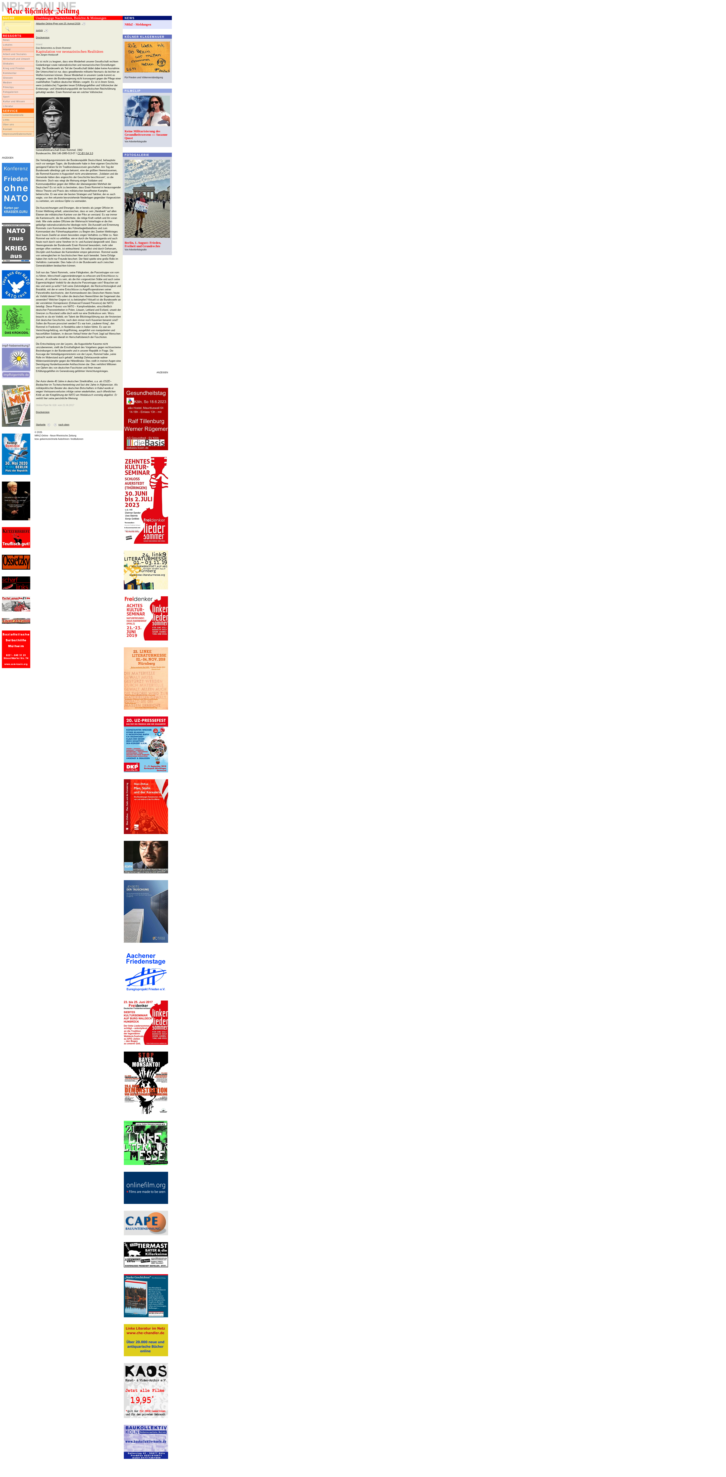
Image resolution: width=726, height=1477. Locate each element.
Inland (7, 49)
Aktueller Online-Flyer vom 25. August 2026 (58, 23)
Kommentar (10, 73)
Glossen (8, 78)
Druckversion (43, 37)
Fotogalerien (10, 92)
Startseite (41, 424)
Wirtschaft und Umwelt (16, 59)
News (6, 40)
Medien (7, 82)
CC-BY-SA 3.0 (85, 153)
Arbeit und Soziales (15, 54)
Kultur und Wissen (14, 101)
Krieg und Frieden (14, 68)
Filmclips (8, 87)
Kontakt (7, 129)
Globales (8, 64)
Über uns (8, 124)
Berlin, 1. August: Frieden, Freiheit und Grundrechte (143, 244)
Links (6, 120)
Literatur (8, 106)
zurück (39, 30)
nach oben (63, 424)
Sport (6, 97)
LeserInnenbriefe (13, 115)
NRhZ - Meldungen (138, 24)
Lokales (7, 45)
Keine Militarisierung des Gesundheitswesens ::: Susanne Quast (146, 134)
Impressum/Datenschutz (17, 134)
